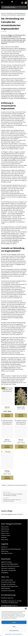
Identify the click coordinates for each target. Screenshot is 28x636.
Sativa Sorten (5, 531)
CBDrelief (7, 407)
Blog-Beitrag (10, 13)
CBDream (7, 440)
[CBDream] (7, 429)
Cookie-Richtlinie (8, 634)
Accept (14, 622)
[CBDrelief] (7, 396)
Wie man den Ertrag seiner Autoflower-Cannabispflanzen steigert (13, 494)
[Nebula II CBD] (21, 396)
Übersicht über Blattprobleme (9, 564)
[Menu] (3, 2)
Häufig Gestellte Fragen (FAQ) (9, 586)
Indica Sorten (5, 527)
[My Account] (22, 2)
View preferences (14, 630)
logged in (10, 514)
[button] (26, 608)
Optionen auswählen (7, 415)
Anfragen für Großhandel (8, 584)
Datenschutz (4, 551)
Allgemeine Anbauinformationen (10, 566)
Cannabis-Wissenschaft (20, 485)
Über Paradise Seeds (7, 580)
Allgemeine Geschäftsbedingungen (11, 549)
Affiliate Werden (5, 588)
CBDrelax (20, 440)
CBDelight (7, 471)
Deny (14, 626)
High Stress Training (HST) (8, 570)
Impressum (4, 547)
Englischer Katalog (6, 562)
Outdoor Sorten (5, 535)
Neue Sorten (4, 539)
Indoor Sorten (5, 533)
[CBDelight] (7, 460)
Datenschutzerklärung (17, 634)
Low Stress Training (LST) (8, 568)
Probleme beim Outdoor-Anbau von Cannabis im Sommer (12, 500)
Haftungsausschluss (6, 553)
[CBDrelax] (21, 429)
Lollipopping (4, 572)
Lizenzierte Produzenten (8, 590)
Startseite (3, 13)
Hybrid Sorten (5, 529)
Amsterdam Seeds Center (8, 582)
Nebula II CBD (21, 407)
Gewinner (4, 537)
